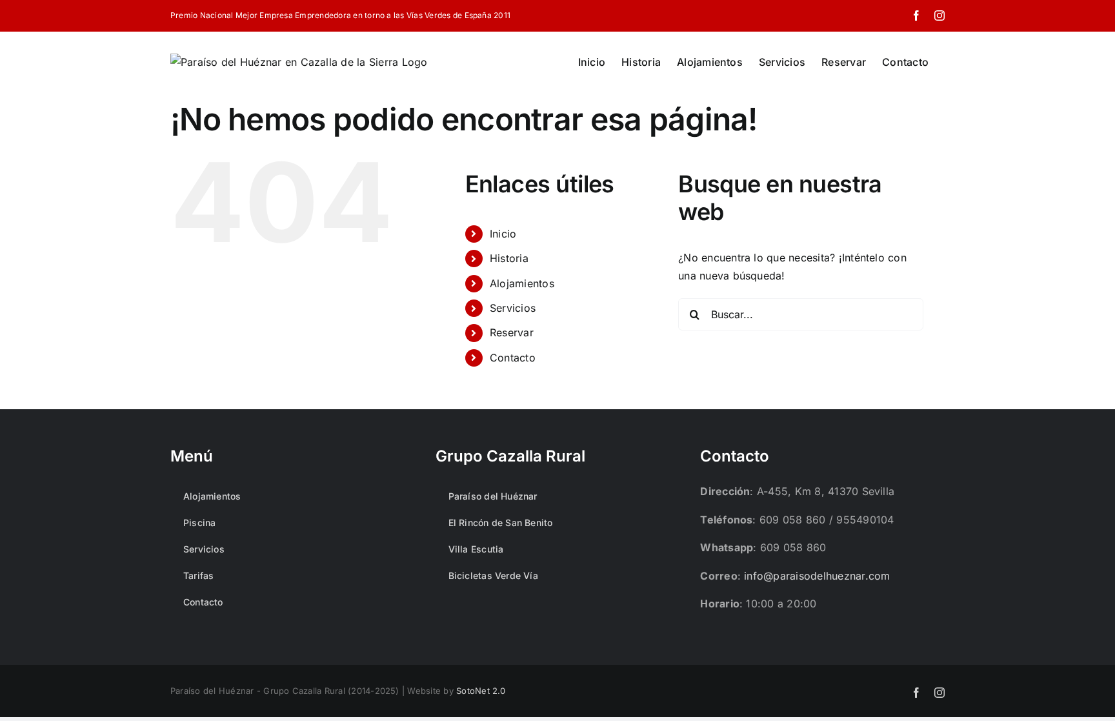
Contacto (513, 357)
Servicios (513, 307)
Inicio (503, 233)
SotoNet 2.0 (481, 690)
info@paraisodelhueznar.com (817, 575)
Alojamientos (522, 283)
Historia (509, 258)
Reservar (512, 332)
